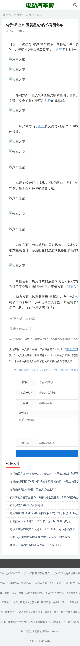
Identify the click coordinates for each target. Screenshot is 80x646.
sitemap (55, 631)
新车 (39, 15)
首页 (28, 15)
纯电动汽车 (13, 583)
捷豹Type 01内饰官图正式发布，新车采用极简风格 (40, 537)
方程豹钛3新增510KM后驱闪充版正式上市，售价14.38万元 (45, 513)
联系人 (26, 382)
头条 (51, 583)
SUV (47, 100)
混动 (23, 583)
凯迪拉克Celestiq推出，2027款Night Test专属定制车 (40, 521)
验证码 (26, 442)
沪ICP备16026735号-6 (40, 641)
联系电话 (26, 392)
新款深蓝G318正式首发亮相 (26, 505)
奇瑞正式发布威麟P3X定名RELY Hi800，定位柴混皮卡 (42, 529)
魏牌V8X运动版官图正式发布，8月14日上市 (36, 545)
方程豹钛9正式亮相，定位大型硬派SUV (33, 489)
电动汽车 (72, 349)
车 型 (26, 402)
